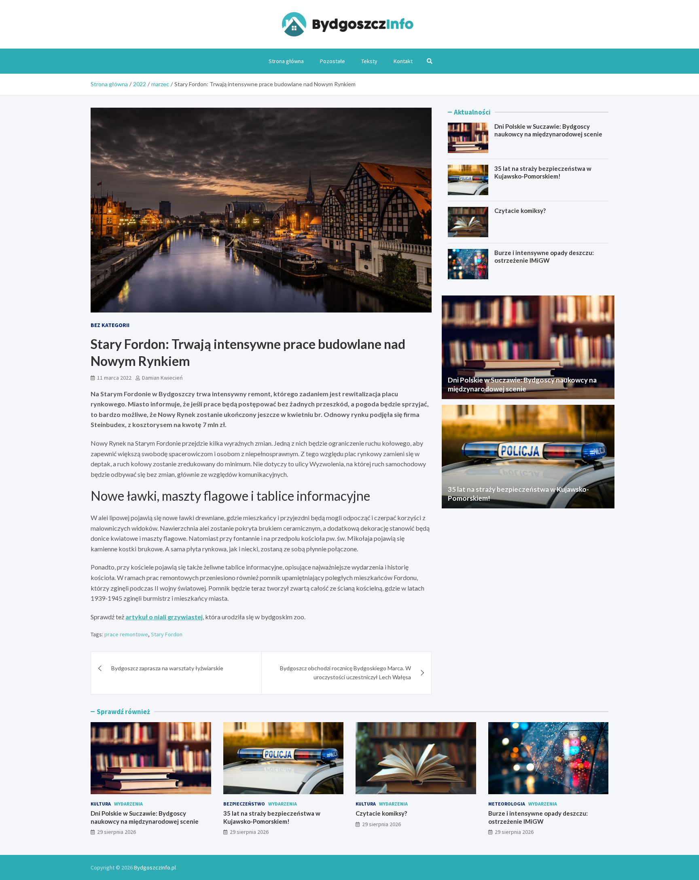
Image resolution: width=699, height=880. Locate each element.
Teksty (369, 61)
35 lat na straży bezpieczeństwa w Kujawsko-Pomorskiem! (542, 172)
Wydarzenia (128, 804)
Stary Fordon (166, 634)
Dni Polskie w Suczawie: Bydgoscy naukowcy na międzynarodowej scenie (548, 130)
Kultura (101, 804)
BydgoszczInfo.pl (155, 867)
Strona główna (286, 61)
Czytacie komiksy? (520, 210)
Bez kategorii (110, 325)
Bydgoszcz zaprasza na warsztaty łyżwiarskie (167, 668)
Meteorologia (506, 804)
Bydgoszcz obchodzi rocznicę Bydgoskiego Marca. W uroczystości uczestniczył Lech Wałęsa (345, 672)
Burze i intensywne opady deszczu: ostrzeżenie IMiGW (544, 256)
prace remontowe (126, 634)
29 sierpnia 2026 (116, 831)
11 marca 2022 (114, 377)
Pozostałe (332, 61)
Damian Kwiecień (162, 377)
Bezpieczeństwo (244, 804)
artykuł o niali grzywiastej (164, 617)
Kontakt (403, 61)
